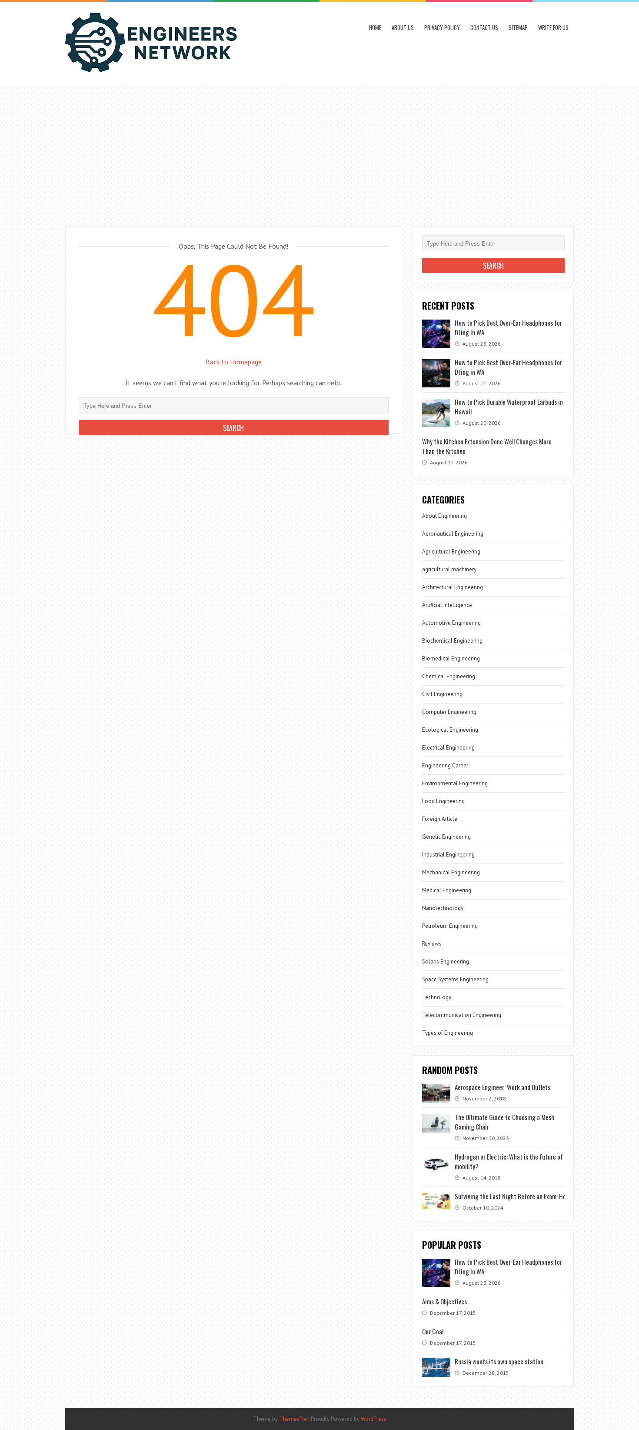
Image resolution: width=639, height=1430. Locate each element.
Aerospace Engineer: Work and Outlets (502, 1087)
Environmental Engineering (455, 783)
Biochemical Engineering (452, 640)
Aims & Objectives (444, 1301)
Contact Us (484, 27)
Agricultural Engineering (451, 551)
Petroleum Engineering (450, 926)
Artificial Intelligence (447, 605)
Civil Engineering (442, 694)
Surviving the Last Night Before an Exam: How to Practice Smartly (538, 1196)
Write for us (553, 27)
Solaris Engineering (445, 961)
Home (375, 27)
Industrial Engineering (448, 854)
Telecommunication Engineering (461, 1015)
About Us (403, 27)
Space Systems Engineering (455, 979)
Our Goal (432, 1331)
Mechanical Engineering (451, 872)
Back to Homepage (234, 361)
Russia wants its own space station (499, 1361)
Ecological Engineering (450, 729)
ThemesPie (293, 1419)
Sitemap (518, 27)
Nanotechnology (442, 908)
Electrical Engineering (448, 747)
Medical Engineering (446, 890)
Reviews (432, 943)
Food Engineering (443, 801)
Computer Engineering (449, 712)
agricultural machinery (449, 569)
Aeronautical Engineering (452, 533)
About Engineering (444, 516)
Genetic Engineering (446, 836)
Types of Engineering (447, 1033)
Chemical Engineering (448, 676)
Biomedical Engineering (451, 658)
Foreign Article (439, 819)
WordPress (373, 1419)
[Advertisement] (319, 152)
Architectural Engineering (452, 587)
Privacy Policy (442, 27)
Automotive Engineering (451, 623)
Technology (436, 997)
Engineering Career (445, 765)
